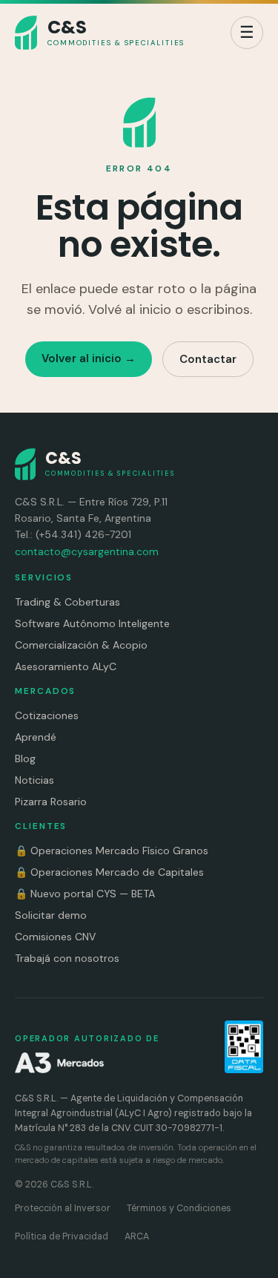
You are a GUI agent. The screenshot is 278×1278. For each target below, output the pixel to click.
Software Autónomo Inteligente (92, 623)
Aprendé (35, 737)
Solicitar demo (51, 915)
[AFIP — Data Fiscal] (244, 1046)
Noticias (34, 780)
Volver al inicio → (89, 358)
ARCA (137, 1236)
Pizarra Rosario (51, 801)
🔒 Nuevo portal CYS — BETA (85, 893)
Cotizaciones (47, 715)
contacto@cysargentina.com (87, 551)
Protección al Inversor (62, 1208)
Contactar (207, 359)
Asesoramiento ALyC (65, 666)
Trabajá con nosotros (67, 958)
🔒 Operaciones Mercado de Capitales (109, 872)
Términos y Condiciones (179, 1208)
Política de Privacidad (61, 1236)
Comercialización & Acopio (81, 645)
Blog (25, 758)
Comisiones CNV (55, 936)
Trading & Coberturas (67, 602)
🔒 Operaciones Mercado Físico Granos (111, 850)
